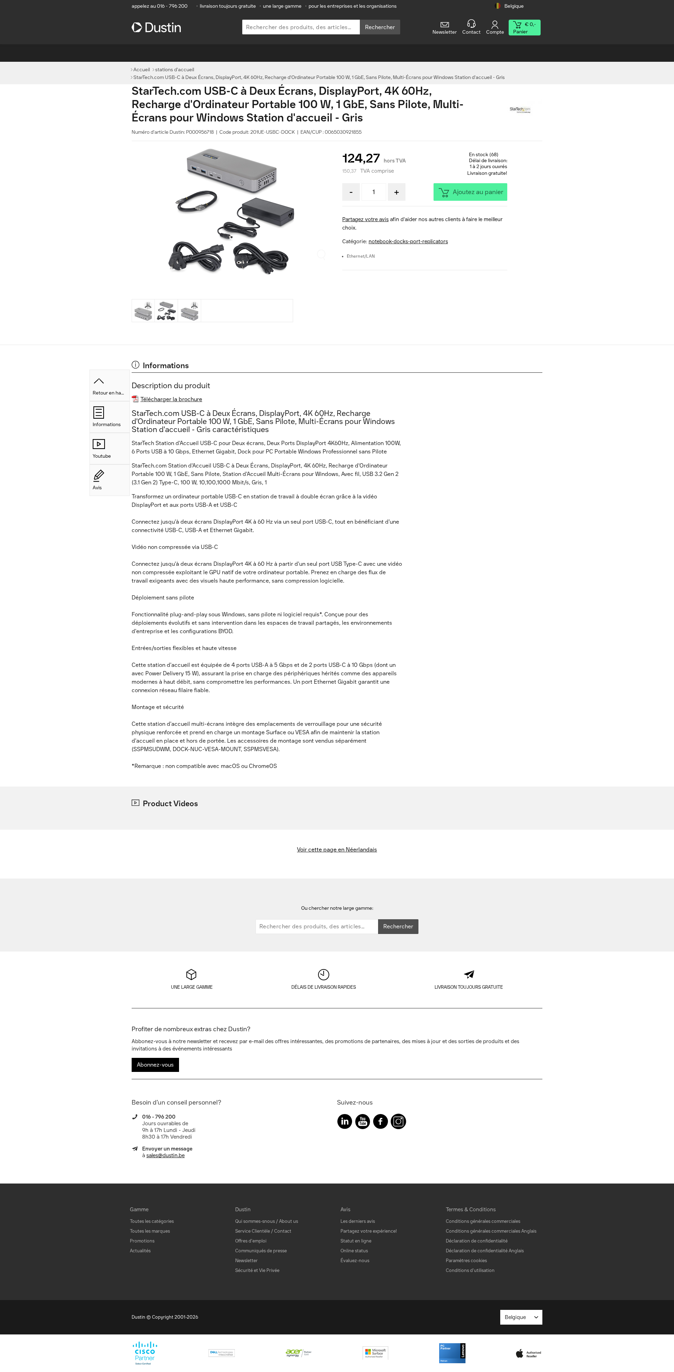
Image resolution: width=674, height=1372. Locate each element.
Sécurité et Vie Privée (257, 1270)
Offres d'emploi (250, 1241)
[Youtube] (362, 1123)
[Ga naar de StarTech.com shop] (524, 110)
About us (288, 1221)
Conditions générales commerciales (483, 1221)
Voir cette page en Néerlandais (337, 849)
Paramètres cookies (466, 1260)
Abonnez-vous (155, 1064)
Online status (354, 1250)
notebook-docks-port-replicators (408, 241)
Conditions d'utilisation (470, 1270)
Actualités (140, 1250)
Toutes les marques (150, 1231)
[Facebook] (380, 1123)
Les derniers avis (358, 1221)
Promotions (142, 1241)
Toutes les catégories (152, 1221)
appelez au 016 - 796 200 (159, 6)
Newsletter (246, 1260)
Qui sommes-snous (255, 1221)
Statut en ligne (356, 1241)
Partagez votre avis (365, 219)
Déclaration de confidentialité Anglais (485, 1250)
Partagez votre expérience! (369, 1231)
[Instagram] (398, 1123)
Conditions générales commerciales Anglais (491, 1231)
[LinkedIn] (344, 1123)
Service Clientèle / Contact (263, 1231)
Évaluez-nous (355, 1260)
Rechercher (380, 27)
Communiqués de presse (261, 1250)
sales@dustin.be (165, 1155)
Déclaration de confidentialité (477, 1241)
